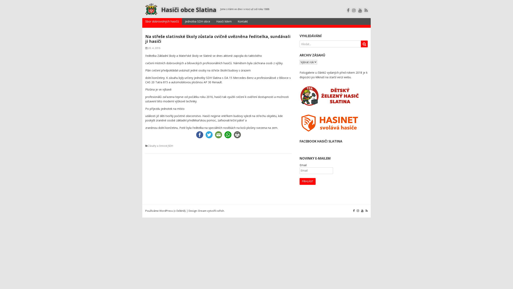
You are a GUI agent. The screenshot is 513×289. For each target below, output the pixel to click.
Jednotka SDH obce (197, 21)
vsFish (220, 211)
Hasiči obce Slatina (188, 9)
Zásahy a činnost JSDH (160, 146)
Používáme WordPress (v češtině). (165, 211)
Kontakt (243, 21)
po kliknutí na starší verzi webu (331, 77)
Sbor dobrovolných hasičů (162, 21)
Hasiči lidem (224, 21)
